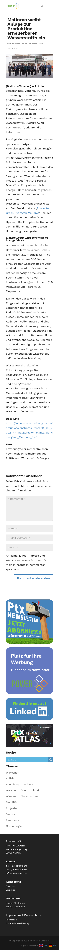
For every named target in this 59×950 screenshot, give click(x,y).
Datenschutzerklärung (17, 923)
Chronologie (14, 826)
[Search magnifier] (50, 759)
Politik (10, 778)
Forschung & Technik (19, 784)
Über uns (10, 886)
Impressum (11, 919)
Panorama (12, 820)
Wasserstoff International (22, 796)
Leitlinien (11, 890)
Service (10, 814)
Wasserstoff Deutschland (22, 790)
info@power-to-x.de (16, 873)
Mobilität (12, 802)
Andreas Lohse (19, 43)
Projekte (11, 808)
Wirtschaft (12, 48)
